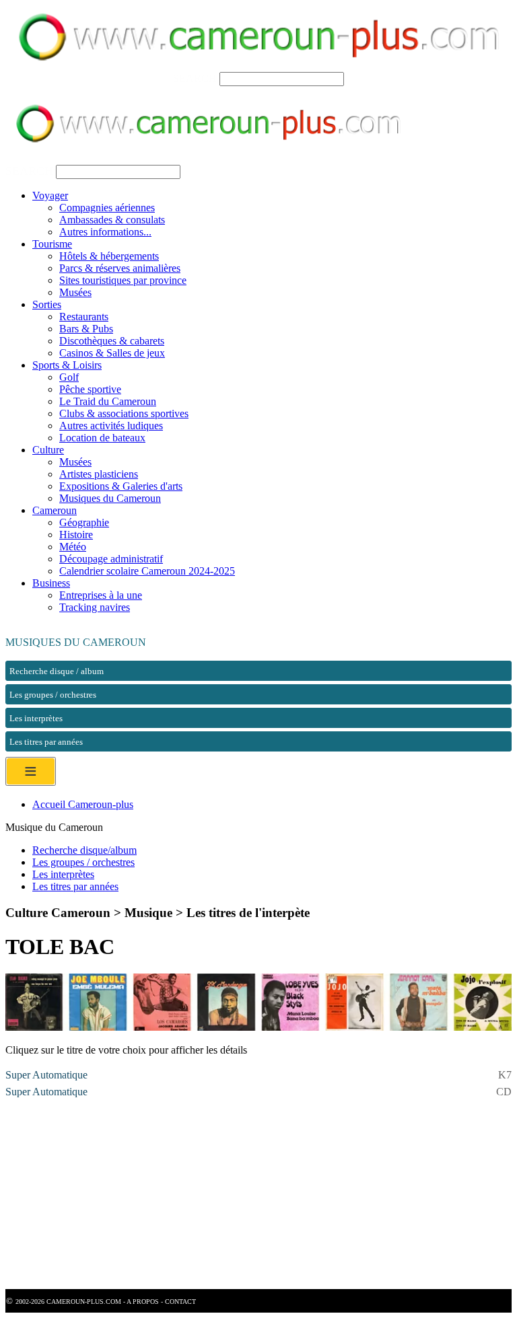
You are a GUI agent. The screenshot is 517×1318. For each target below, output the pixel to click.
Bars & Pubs (86, 328)
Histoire (76, 534)
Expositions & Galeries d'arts (120, 486)
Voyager (50, 195)
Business (51, 583)
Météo (72, 546)
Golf (69, 377)
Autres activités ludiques (111, 425)
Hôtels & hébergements (109, 256)
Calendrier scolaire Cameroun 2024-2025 (147, 571)
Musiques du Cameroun (110, 498)
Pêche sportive (90, 389)
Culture (48, 449)
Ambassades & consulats (112, 219)
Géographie (84, 522)
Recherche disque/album (84, 850)
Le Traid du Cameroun (107, 401)
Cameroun (54, 510)
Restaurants (83, 316)
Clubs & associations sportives (123, 413)
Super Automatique (46, 1075)
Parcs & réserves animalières (119, 268)
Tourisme (52, 244)
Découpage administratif (111, 558)
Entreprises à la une (100, 595)
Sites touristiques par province (122, 280)
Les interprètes (63, 874)
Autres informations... (105, 231)
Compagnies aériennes (107, 207)
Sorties (46, 304)
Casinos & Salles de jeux (112, 353)
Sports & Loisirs (67, 365)
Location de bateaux (102, 437)
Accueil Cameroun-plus (82, 804)
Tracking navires (94, 607)
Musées (75, 292)
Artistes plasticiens (98, 474)
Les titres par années (75, 886)
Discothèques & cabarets (111, 340)
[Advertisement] (258, 1195)
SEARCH (195, 78)
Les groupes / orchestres (83, 862)
